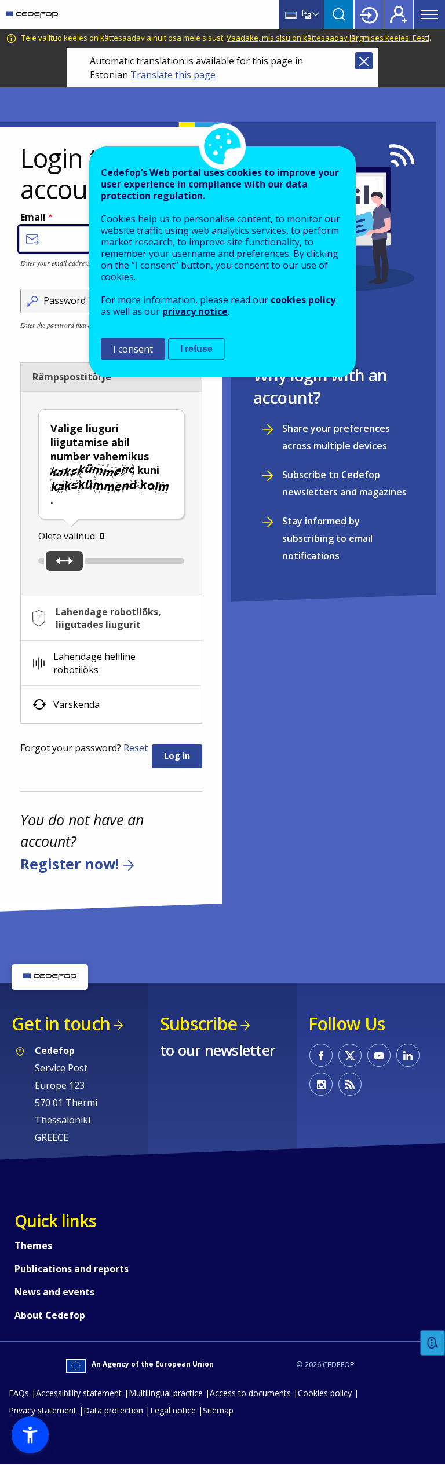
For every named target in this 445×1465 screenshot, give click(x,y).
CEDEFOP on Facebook (321, 1055)
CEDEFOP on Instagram (321, 1084)
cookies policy (303, 299)
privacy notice (195, 311)
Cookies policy (325, 1392)
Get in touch (61, 1024)
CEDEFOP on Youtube (379, 1055)
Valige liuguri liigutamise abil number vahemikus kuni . (104, 464)
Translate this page (173, 74)
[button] (30, 1434)
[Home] (32, 14)
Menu (429, 14)
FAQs (19, 1392)
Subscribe (198, 1024)
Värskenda (76, 704)
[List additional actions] (314, 14)
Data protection (113, 1410)
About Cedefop (49, 1315)
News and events (54, 1292)
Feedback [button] (433, 1343)
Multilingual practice (166, 1392)
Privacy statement (42, 1410)
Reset (135, 747)
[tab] (111, 618)
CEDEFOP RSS (350, 1084)
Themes (33, 1245)
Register (398, 14)
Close (364, 60)
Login (369, 14)
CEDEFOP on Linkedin (408, 1055)
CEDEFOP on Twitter (350, 1055)
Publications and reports (71, 1268)
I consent (133, 349)
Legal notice (173, 1410)
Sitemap (218, 1410)
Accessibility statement (79, 1392)
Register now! (69, 863)
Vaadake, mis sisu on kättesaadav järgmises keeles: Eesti (328, 37)
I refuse (196, 349)
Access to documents (250, 1392)
